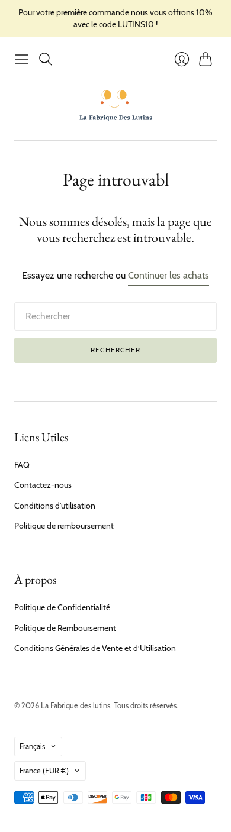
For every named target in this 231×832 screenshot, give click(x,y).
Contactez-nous (43, 485)
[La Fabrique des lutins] (116, 105)
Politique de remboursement (64, 525)
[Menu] (21, 59)
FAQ (22, 464)
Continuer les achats (168, 275)
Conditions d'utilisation (54, 505)
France (44, 770)
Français (32, 746)
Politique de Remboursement (65, 628)
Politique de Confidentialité (62, 607)
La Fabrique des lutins (75, 705)
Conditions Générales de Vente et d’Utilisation (95, 648)
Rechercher (115, 349)
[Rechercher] (45, 59)
